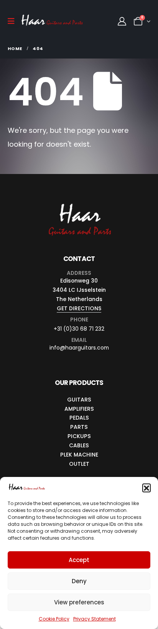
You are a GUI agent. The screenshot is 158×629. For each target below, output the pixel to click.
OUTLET (79, 464)
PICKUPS (79, 436)
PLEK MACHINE (79, 454)
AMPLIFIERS (79, 409)
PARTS (79, 427)
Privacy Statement (94, 619)
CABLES (79, 445)
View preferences (79, 602)
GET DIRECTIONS (79, 308)
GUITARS (79, 399)
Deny (79, 581)
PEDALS (79, 418)
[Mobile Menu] (14, 21)
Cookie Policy (54, 619)
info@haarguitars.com (79, 347)
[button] (146, 488)
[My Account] (122, 21)
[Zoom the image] (79, 204)
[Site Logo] (52, 21)
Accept (79, 560)
